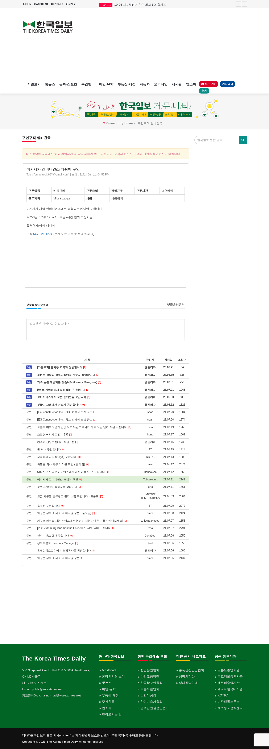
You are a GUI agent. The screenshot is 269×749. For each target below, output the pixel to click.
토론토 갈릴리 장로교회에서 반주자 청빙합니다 (68, 374)
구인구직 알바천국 (150, 123)
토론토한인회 (149, 689)
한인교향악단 (149, 676)
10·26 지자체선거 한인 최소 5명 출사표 (140, 3)
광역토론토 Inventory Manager (57, 543)
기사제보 (71, 4)
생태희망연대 (188, 682)
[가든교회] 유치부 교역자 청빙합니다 (61, 367)
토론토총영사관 (229, 670)
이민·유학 (106, 84)
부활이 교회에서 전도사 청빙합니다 (61, 404)
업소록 (191, 84)
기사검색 (227, 84)
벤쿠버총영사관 (229, 682)
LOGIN (27, 4)
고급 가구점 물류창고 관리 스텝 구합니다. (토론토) (70, 496)
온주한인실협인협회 (154, 708)
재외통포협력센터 (230, 708)
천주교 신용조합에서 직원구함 (57, 442)
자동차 (145, 84)
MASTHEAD (41, 4)
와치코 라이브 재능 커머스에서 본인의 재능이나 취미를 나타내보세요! (82, 520)
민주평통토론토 (229, 701)
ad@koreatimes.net (67, 695)
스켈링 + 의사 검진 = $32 (54, 434)
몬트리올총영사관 (230, 676)
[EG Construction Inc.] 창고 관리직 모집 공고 (66, 419)
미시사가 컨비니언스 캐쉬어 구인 (59, 479)
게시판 (177, 84)
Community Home (119, 123)
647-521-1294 (42, 234)
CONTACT (57, 4)
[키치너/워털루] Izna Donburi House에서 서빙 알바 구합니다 (75, 528)
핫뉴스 (50, 84)
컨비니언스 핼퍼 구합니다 (55, 535)
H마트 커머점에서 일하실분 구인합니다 (63, 389)
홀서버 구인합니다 (50, 505)
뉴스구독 (210, 84)
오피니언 (160, 84)
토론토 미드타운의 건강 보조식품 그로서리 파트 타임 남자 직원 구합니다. (84, 427)
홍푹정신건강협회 (191, 670)
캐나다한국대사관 (230, 689)
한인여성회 (148, 695)
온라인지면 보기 (113, 676)
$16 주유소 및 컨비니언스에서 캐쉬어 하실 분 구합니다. (73, 471)
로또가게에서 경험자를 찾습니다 (59, 486)
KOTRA (223, 695)
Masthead (109, 670)
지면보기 (34, 84)
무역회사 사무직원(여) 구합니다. (58, 457)
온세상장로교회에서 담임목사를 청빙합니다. (66, 550)
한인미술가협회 (151, 701)
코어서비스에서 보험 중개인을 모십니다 (63, 397)
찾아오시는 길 (112, 714)
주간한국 (88, 84)
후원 (204, 90)
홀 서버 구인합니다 (50, 449)
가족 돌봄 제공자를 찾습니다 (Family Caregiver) (69, 382)
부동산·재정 (127, 84)
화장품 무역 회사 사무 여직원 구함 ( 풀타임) (66, 513)
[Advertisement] (163, 44)
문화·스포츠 (68, 84)
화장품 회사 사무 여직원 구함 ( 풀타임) (62, 464)
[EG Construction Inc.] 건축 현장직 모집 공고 (66, 412)
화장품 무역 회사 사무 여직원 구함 (60, 558)
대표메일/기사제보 (34, 682)
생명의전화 (187, 676)
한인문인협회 (149, 670)
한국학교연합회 (151, 682)
